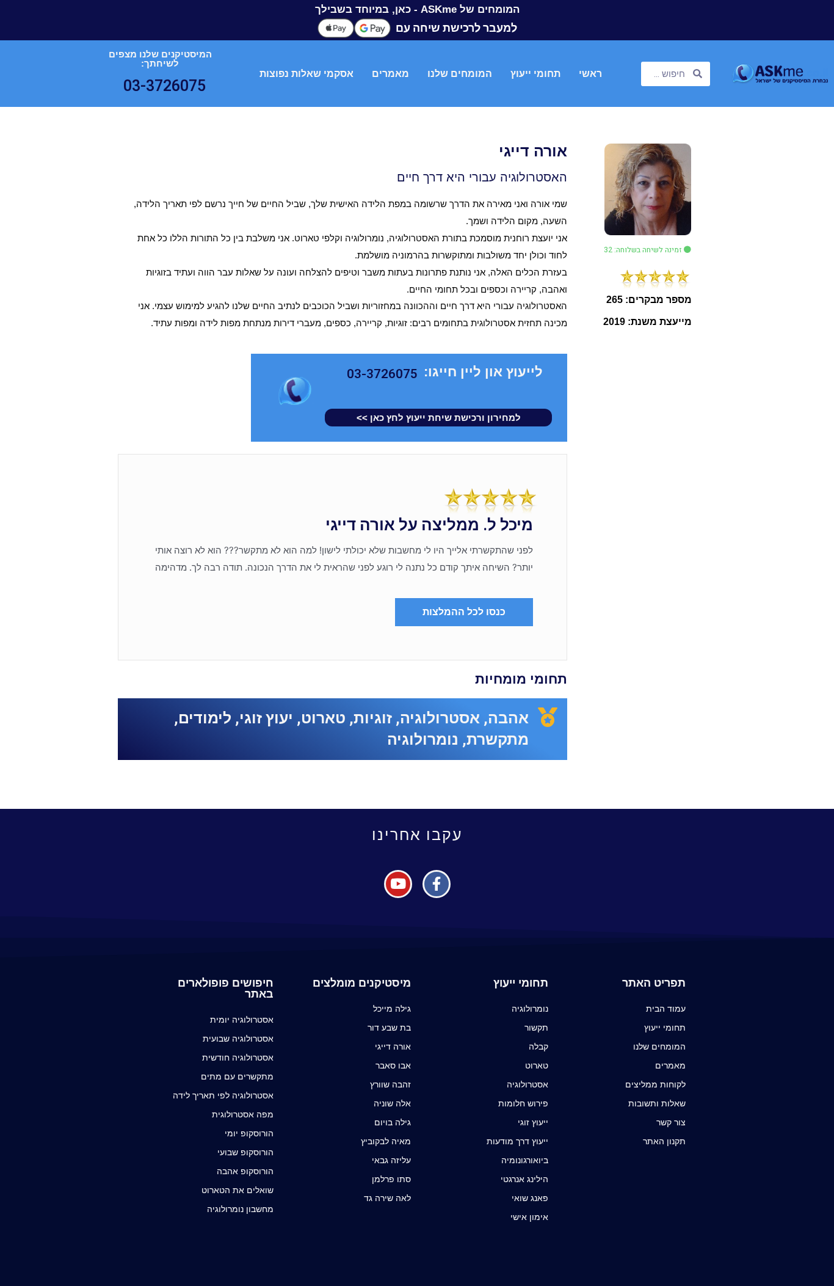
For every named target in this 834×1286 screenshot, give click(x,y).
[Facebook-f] (436, 884)
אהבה (508, 718)
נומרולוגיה (423, 739)
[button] (647, 250)
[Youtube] (398, 884)
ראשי (590, 73)
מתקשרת (497, 739)
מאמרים (390, 73)
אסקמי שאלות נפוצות (306, 73)
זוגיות (373, 718)
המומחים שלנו (459, 73)
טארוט (323, 718)
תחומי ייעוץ (535, 73)
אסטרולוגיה (440, 718)
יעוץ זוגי (266, 718)
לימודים (204, 718)
